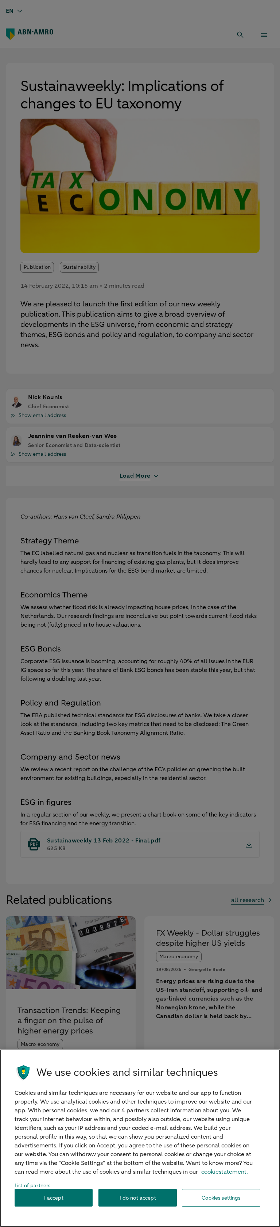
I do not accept (138, 1197)
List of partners (32, 1185)
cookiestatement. (224, 1172)
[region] (140, 1138)
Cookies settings (221, 1197)
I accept (53, 1197)
